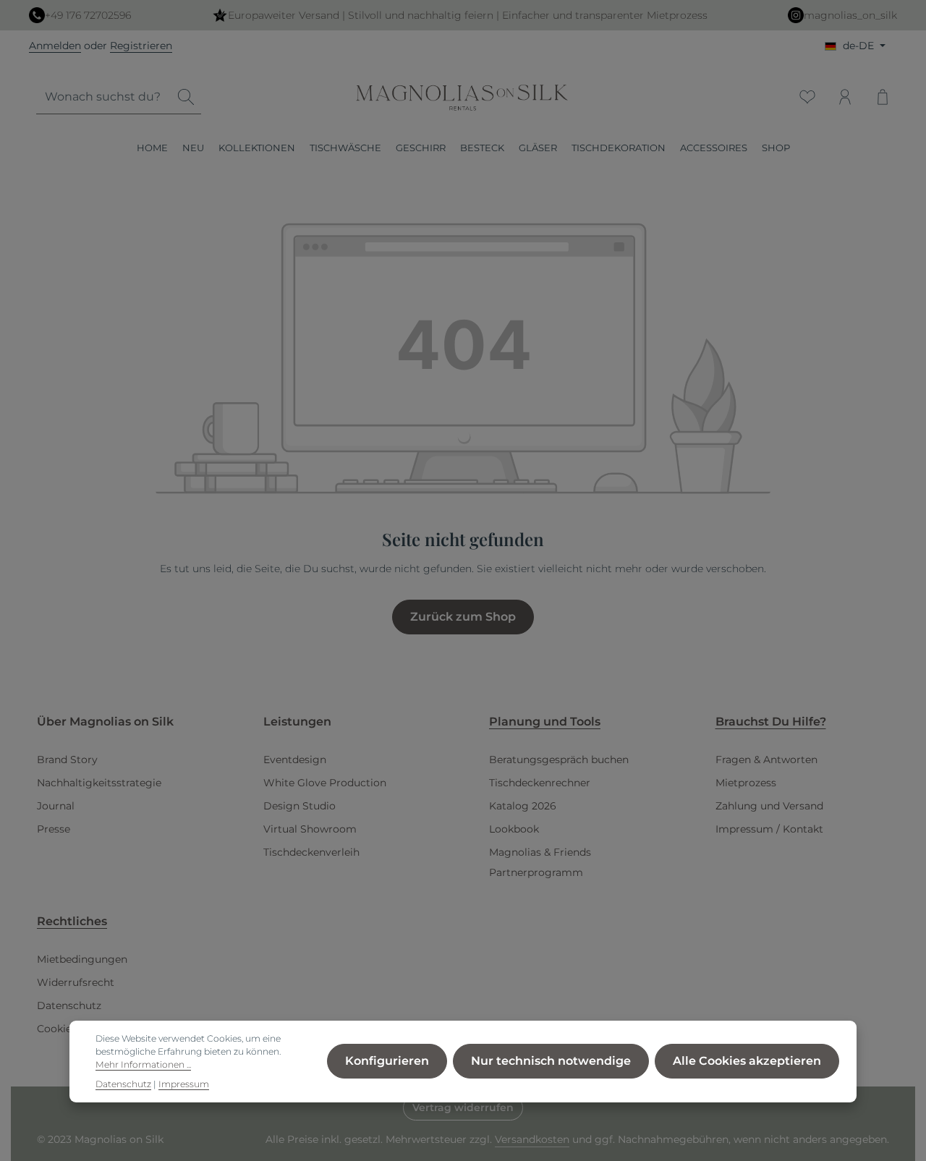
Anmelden (55, 45)
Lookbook (514, 828)
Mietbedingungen (82, 959)
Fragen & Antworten (766, 759)
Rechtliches (72, 921)
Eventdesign (294, 759)
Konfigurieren (387, 1061)
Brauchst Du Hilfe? (770, 721)
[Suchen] (186, 97)
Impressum (183, 1084)
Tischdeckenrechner (539, 782)
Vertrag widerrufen (463, 1107)
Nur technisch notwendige (551, 1061)
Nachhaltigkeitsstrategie (99, 782)
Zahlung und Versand (769, 805)
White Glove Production (324, 782)
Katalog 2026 (522, 805)
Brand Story (67, 759)
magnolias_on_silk (850, 15)
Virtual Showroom (310, 828)
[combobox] (103, 97)
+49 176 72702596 (88, 15)
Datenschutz (69, 1005)
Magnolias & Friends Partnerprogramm (540, 862)
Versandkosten (532, 1139)
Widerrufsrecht (75, 982)
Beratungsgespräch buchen (559, 759)
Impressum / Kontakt (769, 828)
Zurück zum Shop (463, 617)
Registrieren (141, 45)
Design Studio (299, 805)
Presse (53, 828)
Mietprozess (745, 782)
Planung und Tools (544, 721)
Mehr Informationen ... (143, 1065)
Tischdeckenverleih (311, 852)
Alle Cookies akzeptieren (747, 1061)
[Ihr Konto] (845, 97)
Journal (56, 805)
